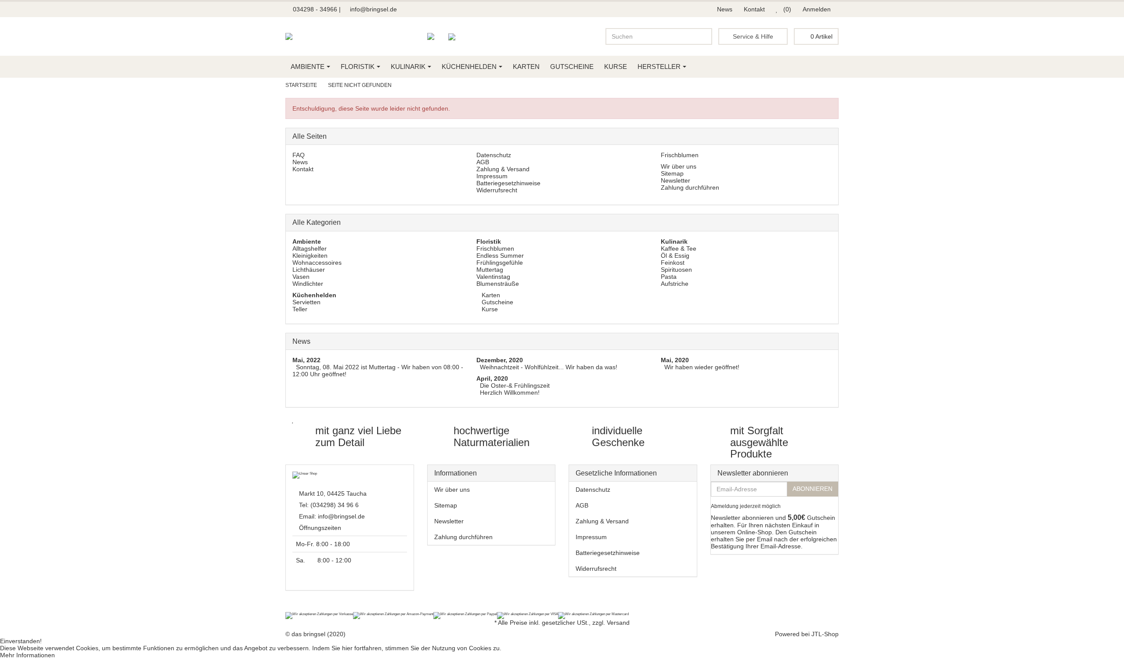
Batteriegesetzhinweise (508, 183)
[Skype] (313, 607)
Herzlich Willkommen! (510, 392)
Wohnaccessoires (317, 262)
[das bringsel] (288, 36)
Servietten (306, 302)
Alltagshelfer (309, 248)
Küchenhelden (469, 66)
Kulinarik (408, 66)
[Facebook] (290, 607)
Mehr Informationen (27, 655)
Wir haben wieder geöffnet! (701, 367)
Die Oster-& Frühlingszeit (515, 385)
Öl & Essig (675, 255)
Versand (618, 622)
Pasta (669, 276)
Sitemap (672, 173)
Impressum (492, 176)
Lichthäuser (308, 269)
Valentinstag (493, 276)
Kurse (615, 66)
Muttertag (489, 269)
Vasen (301, 276)
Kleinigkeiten (310, 255)
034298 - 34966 (314, 9)
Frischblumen (680, 154)
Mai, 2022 (306, 360)
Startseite (301, 85)
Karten (526, 66)
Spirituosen (676, 269)
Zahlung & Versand (503, 169)
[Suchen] (703, 36)
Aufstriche (674, 283)
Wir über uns (678, 166)
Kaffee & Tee (678, 248)
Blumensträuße (497, 283)
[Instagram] (301, 607)
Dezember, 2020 (499, 360)
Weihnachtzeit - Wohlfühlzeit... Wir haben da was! (548, 367)
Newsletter (675, 180)
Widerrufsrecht (496, 190)
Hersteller (659, 66)
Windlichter (307, 283)
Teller (299, 309)
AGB (482, 162)
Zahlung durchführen (690, 187)
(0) (786, 9)
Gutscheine (572, 66)
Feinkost (672, 262)
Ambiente (307, 66)
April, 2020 (492, 378)
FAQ (298, 154)
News (724, 9)
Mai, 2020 (675, 360)
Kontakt (754, 9)
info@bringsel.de (373, 9)
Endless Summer (500, 255)
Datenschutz (493, 154)
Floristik (358, 66)
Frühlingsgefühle (499, 262)
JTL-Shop (825, 634)
